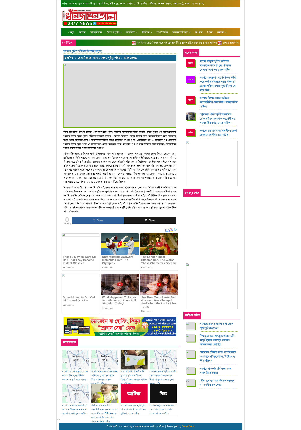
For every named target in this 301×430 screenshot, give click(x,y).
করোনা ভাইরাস (180, 32)
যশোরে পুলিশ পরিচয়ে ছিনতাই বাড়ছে (82, 51)
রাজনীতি (131, 32)
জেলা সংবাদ (113, 32)
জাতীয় (82, 32)
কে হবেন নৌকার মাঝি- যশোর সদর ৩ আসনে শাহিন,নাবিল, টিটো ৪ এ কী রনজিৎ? (218, 356)
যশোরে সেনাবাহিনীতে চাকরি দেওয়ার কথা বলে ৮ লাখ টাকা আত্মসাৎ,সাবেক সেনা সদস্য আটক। (163, 377)
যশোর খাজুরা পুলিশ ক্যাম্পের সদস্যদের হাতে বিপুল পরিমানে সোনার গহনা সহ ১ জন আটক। (215, 65)
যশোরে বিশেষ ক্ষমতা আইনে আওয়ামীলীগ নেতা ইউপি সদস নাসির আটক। (219, 102)
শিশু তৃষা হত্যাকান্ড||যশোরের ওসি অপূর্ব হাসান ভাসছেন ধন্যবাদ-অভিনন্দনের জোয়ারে (217, 340)
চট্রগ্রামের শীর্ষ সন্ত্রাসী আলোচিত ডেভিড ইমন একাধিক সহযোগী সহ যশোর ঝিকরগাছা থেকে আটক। (217, 118)
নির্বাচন (146, 32)
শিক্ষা (209, 32)
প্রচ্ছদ (71, 32)
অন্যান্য (221, 32)
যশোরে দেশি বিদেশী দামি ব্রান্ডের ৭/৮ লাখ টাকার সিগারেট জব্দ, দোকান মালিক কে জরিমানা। (134, 377)
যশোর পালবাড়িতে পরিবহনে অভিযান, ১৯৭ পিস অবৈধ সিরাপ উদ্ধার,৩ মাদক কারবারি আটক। (104, 377)
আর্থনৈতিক (162, 32)
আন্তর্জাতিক (96, 32)
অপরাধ (199, 32)
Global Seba (188, 426)
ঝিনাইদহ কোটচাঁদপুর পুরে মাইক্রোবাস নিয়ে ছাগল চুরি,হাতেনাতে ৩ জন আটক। (171, 43)
